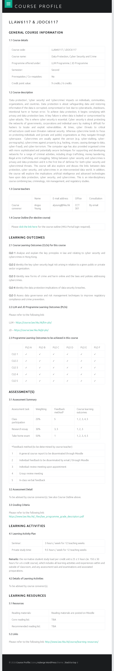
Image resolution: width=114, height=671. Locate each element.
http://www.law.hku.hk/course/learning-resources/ (71, 641)
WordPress (51, 662)
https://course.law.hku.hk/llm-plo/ (34, 322)
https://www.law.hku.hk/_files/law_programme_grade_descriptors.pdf (46, 516)
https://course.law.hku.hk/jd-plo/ (31, 330)
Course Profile (38, 6)
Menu (8, 4)
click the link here (28, 226)
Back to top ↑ (71, 662)
